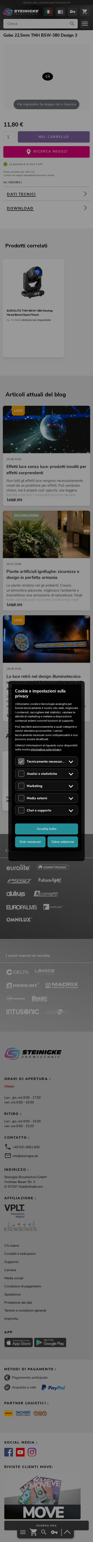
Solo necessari (30, 842)
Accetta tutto (47, 829)
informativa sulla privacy (46, 749)
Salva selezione (63, 842)
